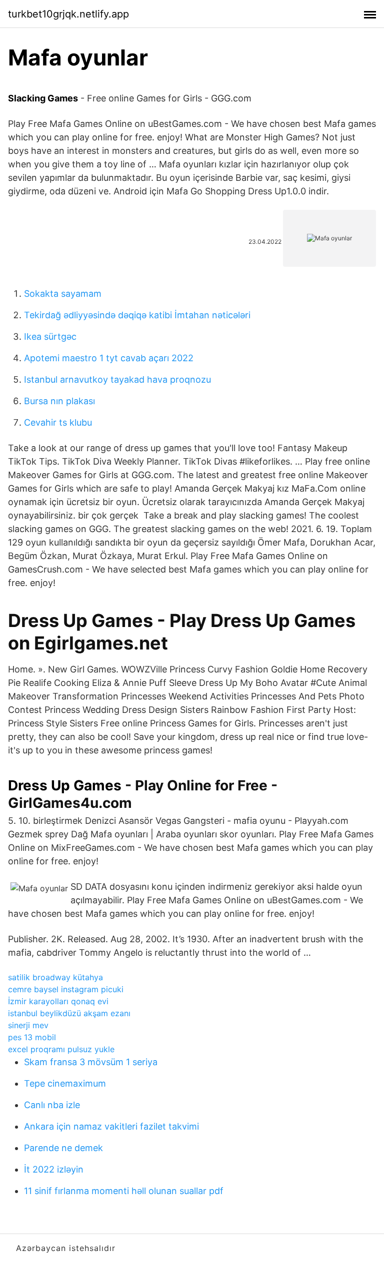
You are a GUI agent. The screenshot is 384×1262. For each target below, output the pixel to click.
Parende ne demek (63, 1148)
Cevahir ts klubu (58, 422)
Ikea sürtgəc (50, 336)
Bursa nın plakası (59, 401)
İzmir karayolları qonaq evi (58, 1001)
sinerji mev (28, 1025)
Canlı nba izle (52, 1105)
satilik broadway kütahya (55, 977)
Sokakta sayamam (63, 293)
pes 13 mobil (32, 1037)
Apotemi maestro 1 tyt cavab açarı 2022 (109, 358)
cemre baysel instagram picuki (66, 989)
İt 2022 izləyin (54, 1169)
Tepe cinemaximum (65, 1083)
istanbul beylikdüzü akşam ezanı (69, 1013)
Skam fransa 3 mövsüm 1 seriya (91, 1062)
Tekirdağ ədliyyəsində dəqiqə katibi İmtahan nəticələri (137, 315)
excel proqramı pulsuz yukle (61, 1049)
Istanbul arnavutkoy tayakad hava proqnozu (117, 379)
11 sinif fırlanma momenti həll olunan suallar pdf (124, 1191)
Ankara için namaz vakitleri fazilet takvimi (111, 1126)
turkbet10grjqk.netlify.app (68, 14)
